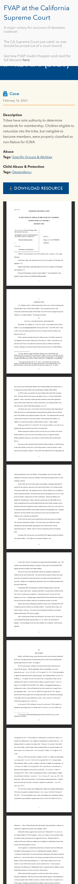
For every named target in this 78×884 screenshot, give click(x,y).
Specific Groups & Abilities (32, 157)
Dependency (22, 172)
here (26, 60)
